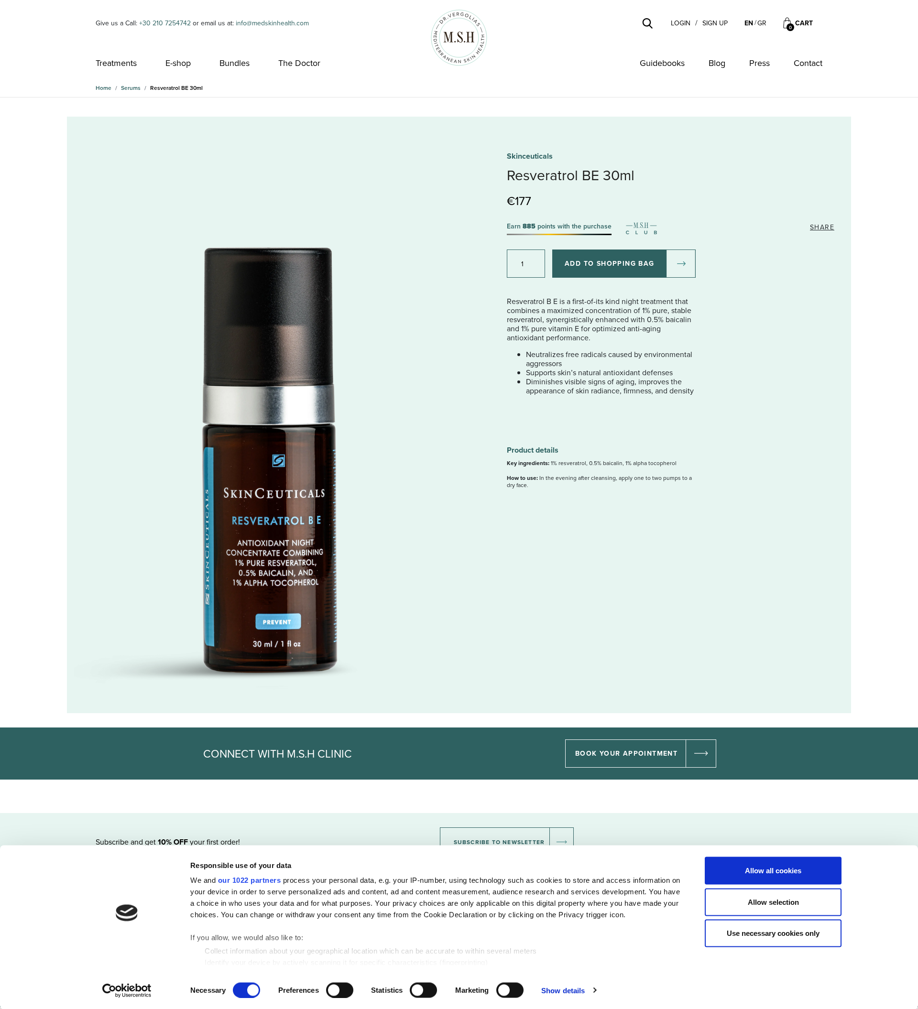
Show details (563, 990)
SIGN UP (715, 23)
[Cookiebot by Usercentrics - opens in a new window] (127, 990)
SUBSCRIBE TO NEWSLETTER (499, 842)
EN (748, 23)
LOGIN (680, 23)
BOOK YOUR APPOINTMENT (626, 753)
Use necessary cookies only (773, 933)
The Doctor (299, 63)
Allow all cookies (773, 871)
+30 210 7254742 (165, 23)
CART (804, 23)
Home (103, 88)
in (238, 23)
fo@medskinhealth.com (275, 23)
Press (759, 63)
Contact (808, 63)
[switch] (339, 990)
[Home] (459, 38)
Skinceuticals (530, 156)
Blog (717, 63)
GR (761, 23)
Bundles (234, 63)
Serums (131, 88)
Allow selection (773, 902)
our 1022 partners (249, 880)
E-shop (178, 63)
